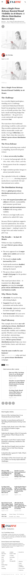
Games (2, 555)
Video (11, 559)
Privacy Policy (22, 568)
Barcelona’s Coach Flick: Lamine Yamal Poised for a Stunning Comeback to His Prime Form (7, 505)
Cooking (11, 555)
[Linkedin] (19, 557)
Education (3, 553)
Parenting (3, 568)
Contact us (21, 570)
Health (2, 561)
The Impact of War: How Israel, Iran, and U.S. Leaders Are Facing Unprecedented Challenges (13, 459)
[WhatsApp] (13, 403)
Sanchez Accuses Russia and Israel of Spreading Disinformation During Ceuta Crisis (17, 383)
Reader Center (13, 553)
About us (20, 561)
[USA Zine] (3, 55)
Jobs (2, 562)
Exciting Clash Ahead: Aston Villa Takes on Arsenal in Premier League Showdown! (16, 393)
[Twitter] (6, 403)
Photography (12, 561)
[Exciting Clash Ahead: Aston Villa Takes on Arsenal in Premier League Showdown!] (5, 391)
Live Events (12, 557)
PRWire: (4, 83)
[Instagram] (19, 555)
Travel (2, 566)
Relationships (4, 564)
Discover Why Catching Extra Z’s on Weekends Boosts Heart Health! (16, 374)
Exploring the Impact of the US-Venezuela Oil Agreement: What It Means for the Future (20, 489)
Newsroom (3, 21)
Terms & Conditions (21, 565)
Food (2, 559)
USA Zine (10, 55)
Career (20, 563)
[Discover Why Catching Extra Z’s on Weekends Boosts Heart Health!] (5, 373)
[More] (6, 26)
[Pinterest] (9, 403)
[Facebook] (2, 26)
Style (2, 557)
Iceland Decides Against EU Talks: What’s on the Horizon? (13, 453)
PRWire (7, 364)
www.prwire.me (8, 178)
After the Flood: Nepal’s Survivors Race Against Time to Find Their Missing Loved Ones (20, 505)
